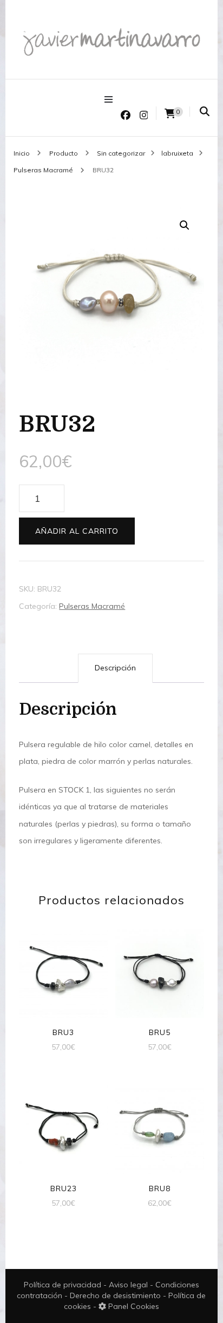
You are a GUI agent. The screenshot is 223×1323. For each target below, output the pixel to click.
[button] (184, 225)
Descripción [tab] (115, 668)
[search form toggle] (204, 111)
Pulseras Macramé (92, 606)
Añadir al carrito (77, 531)
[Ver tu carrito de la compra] (170, 114)
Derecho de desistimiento (116, 1295)
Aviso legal (129, 1285)
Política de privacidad (62, 1285)
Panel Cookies (132, 1306)
